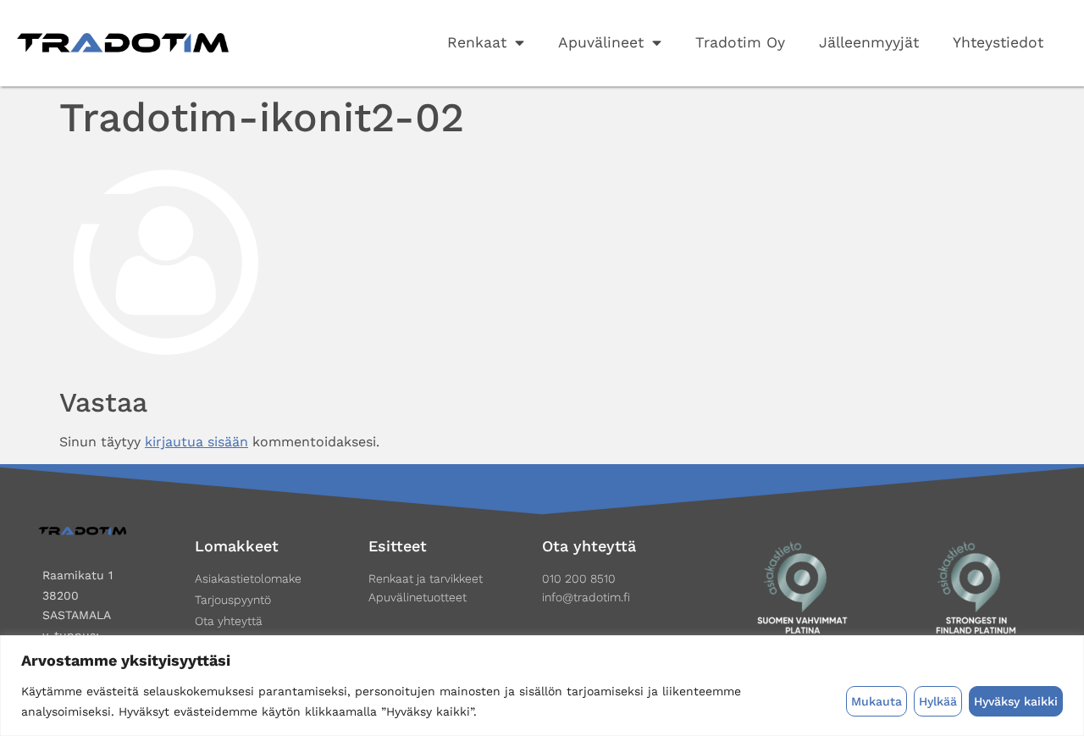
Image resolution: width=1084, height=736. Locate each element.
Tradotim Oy (740, 42)
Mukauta (876, 701)
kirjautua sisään (196, 442)
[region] (542, 685)
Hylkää (938, 701)
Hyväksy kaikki (1016, 701)
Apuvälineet (601, 42)
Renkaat (476, 42)
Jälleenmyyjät (869, 42)
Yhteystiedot (998, 42)
